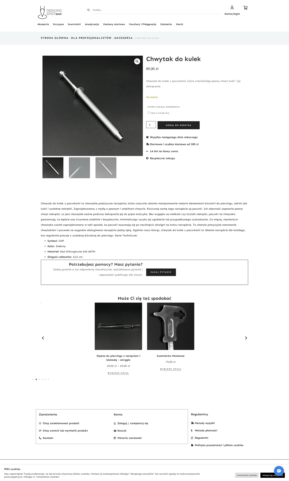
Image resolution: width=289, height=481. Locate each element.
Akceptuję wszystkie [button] (272, 475)
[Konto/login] (232, 7)
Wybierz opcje (118, 373)
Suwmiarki (74, 24)
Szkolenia (166, 24)
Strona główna (54, 37)
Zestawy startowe (114, 24)
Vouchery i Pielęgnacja (142, 24)
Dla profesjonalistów (91, 37)
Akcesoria (43, 24)
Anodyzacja (92, 24)
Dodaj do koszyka (178, 125)
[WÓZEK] (245, 8)
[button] (137, 61)
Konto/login (232, 13)
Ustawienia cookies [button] (247, 475)
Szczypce (58, 24)
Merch (179, 24)
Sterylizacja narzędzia (164, 107)
